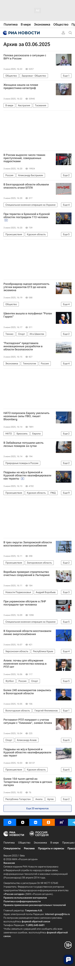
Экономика (40, 842)
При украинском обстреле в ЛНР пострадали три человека (24, 603)
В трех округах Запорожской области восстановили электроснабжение (27, 544)
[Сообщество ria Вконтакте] (35, 822)
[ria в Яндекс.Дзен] (22, 822)
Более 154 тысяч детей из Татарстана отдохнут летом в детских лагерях (27, 782)
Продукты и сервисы (51, 848)
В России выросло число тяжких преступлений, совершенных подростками (24, 158)
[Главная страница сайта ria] (21, 33)
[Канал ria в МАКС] (9, 822)
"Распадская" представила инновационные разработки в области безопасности (23, 346)
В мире (54, 842)
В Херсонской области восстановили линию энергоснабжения (27, 632)
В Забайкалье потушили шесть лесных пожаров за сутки (23, 444)
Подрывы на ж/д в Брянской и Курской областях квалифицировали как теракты (27, 475)
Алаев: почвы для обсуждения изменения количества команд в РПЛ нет (25, 663)
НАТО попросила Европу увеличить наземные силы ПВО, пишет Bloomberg (26, 416)
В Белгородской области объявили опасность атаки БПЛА (26, 186)
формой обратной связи (36, 921)
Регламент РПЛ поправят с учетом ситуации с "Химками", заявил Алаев (27, 721)
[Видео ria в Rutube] (61, 822)
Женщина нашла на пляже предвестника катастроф (20, 86)
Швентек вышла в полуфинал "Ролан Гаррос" (27, 315)
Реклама (29, 848)
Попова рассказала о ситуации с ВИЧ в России (24, 57)
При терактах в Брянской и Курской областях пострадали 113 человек (26, 215)
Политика (9, 842)
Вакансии (9, 863)
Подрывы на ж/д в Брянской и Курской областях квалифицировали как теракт (27, 752)
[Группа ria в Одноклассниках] (48, 822)
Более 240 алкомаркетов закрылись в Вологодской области (27, 692)
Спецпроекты (11, 848)
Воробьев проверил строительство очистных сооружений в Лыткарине (26, 573)
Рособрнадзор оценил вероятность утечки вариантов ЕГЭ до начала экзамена (26, 287)
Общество (24, 842)
